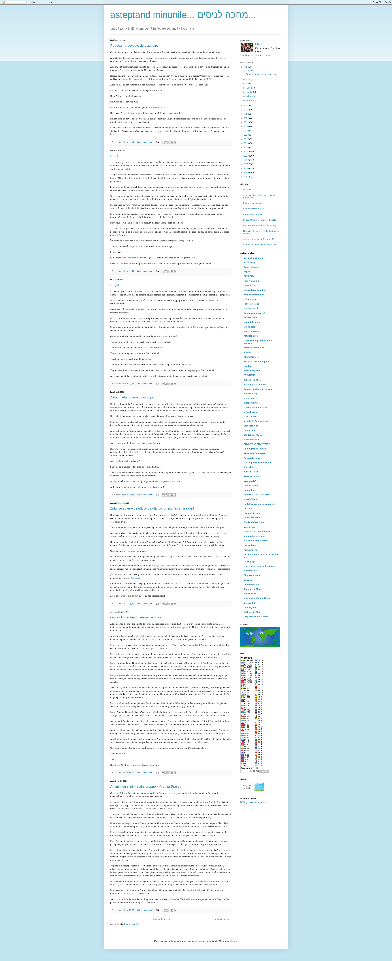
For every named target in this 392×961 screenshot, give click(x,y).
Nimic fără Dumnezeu (255, 453)
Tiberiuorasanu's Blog (255, 407)
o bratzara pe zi (252, 439)
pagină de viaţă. (252, 322)
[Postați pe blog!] (166, 142)
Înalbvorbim (250, 603)
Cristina (248, 508)
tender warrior (251, 398)
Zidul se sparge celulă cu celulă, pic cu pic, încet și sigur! (152, 508)
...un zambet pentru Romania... (259, 566)
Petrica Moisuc (251, 304)
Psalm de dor (250, 593)
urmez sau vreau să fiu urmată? (258, 239)
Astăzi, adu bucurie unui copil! (132, 397)
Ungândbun (250, 490)
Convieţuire (250, 607)
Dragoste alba (251, 426)
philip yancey (251, 299)
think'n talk (249, 285)
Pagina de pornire (161, 919)
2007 (246, 176)
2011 (246, 164)
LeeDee (247, 366)
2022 (246, 118)
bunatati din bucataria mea (258, 531)
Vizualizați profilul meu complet (255, 55)
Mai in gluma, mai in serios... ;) (259, 462)
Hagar (114, 285)
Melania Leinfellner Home (257, 598)
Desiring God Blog (253, 258)
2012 (246, 160)
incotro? (247, 189)
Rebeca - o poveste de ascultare (134, 45)
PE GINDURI (250, 375)
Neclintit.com (250, 317)
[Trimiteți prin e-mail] (163, 142)
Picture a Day (250, 393)
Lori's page (249, 561)
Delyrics (248, 580)
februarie (251, 96)
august (250, 70)
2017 (246, 139)
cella (260, 44)
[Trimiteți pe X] (168, 142)
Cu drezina (249, 430)
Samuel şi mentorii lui (253, 208)
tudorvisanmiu (251, 281)
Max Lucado (250, 416)
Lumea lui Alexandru (254, 290)
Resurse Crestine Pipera (256, 361)
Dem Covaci (250, 527)
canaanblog (250, 545)
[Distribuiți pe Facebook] (171, 142)
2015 (246, 147)
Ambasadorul (251, 550)
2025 (246, 105)
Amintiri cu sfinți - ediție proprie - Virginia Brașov (145, 786)
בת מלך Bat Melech (253, 435)
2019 (246, 130)
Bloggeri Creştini (252, 575)
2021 (246, 122)
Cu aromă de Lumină (254, 313)
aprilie (249, 88)
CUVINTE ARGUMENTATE (257, 444)
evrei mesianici (251, 570)
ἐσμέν (247, 271)
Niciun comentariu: (145, 142)
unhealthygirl (251, 412)
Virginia (248, 352)
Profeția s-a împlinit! (252, 214)
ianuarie (250, 100)
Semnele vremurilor (254, 347)
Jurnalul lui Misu (252, 380)
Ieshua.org (249, 262)
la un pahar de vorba (254, 536)
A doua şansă (251, 308)
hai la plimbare (251, 331)
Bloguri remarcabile (254, 294)
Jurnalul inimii (251, 471)
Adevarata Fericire (253, 458)
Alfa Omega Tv (251, 357)
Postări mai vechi (222, 919)
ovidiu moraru (251, 403)
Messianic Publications (256, 421)
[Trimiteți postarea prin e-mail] (157, 142)
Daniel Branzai (251, 267)
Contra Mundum (252, 517)
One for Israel (251, 485)
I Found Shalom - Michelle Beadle (259, 220)
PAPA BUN (249, 276)
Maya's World (251, 499)
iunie (249, 83)
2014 (246, 151)
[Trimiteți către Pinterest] (174, 142)
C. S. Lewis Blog (252, 612)
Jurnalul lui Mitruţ (253, 589)
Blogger (233, 941)
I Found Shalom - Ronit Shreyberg (259, 225)
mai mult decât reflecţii (255, 540)
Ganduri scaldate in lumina (258, 389)
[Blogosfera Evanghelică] (253, 802)
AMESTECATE (251, 336)
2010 (246, 168)
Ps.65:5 (135, 577)
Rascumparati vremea (255, 384)
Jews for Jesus (251, 476)
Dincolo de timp (252, 584)
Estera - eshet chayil (253, 203)
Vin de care (249, 327)
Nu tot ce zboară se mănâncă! (259, 504)
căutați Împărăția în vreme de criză (135, 617)
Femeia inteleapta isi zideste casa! (260, 244)
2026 (246, 67)
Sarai (114, 156)
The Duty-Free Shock (255, 522)
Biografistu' (250, 481)
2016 (246, 143)
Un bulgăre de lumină (255, 448)
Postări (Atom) (131, 924)
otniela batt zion (252, 370)
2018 (246, 135)
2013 (246, 156)
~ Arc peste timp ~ (253, 513)
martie (249, 92)
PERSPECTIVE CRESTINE (257, 494)
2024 (246, 109)
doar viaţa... (250, 467)
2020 (246, 126)
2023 (246, 114)
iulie (248, 79)
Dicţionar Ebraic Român (256, 616)
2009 (246, 172)
